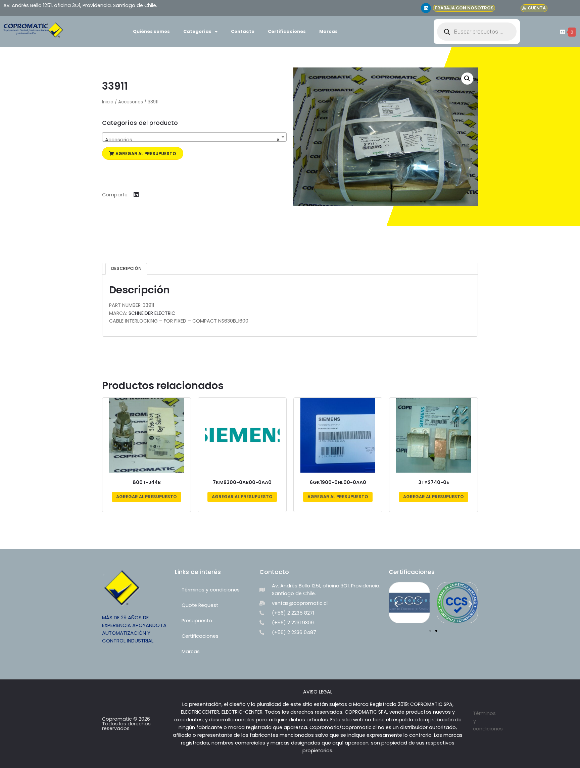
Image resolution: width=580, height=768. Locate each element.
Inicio (107, 102)
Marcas (328, 31)
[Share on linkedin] (136, 194)
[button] (142, 153)
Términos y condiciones (211, 589)
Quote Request (200, 605)
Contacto (242, 31)
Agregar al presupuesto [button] (146, 496)
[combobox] (194, 137)
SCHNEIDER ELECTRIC (152, 313)
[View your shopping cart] (562, 32)
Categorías (197, 31)
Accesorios (130, 102)
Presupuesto (197, 620)
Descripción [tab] (126, 268)
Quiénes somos (151, 31)
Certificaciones (287, 31)
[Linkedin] (426, 8)
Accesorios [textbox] (192, 139)
